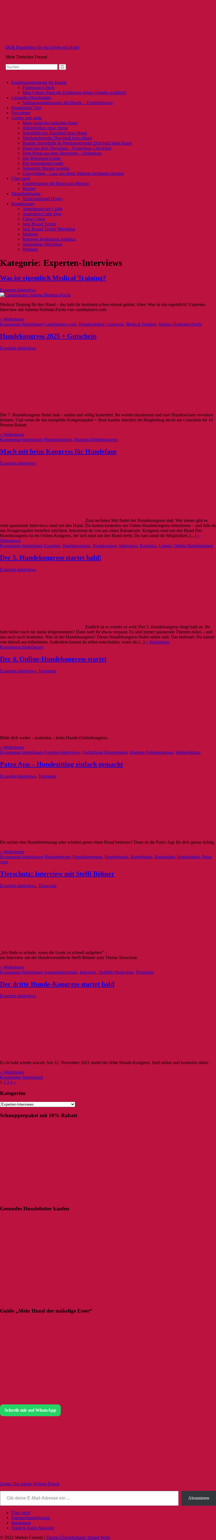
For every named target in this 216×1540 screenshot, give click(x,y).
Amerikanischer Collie (42, 208)
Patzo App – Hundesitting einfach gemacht (61, 764)
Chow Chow (34, 218)
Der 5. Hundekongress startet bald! (50, 557)
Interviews (128, 545)
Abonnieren (198, 1498)
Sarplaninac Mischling (42, 244)
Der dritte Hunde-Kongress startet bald (57, 984)
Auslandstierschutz (60, 972)
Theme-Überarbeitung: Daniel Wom (78, 1537)
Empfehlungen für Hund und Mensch (55, 183)
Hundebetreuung (87, 856)
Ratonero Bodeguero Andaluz (49, 239)
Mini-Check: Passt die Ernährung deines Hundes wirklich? (74, 92)
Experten (52, 545)
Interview (88, 972)
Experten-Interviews (18, 290)
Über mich (20, 178)
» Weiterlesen (12, 319)
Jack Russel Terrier (39, 224)
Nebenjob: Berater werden (45, 168)
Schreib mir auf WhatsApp (30, 1410)
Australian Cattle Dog (41, 213)
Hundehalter (141, 856)
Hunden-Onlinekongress (96, 439)
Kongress (148, 545)
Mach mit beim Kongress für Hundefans (58, 451)
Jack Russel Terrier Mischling (48, 229)
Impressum (21, 1522)
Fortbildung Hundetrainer (104, 752)
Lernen (165, 545)
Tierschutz (47, 885)
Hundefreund (116, 856)
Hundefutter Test (26, 107)
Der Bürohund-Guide (41, 158)
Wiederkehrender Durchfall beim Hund (57, 138)
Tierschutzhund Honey (42, 198)
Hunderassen (22, 203)
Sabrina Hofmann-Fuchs (180, 324)
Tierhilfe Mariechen (115, 972)
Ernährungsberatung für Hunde (39, 82)
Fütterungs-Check (38, 87)
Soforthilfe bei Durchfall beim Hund (54, 133)
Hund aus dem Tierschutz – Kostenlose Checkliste (67, 148)
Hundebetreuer (57, 856)
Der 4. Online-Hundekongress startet (53, 659)
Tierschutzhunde (25, 193)
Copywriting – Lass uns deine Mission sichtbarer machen (73, 173)
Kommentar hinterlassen (21, 324)
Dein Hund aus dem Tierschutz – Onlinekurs (62, 153)
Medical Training (141, 324)
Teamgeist (47, 671)
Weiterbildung (188, 752)
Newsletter (20, 112)
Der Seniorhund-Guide (42, 163)
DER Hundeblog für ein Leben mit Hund (42, 47)
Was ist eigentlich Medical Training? (53, 278)
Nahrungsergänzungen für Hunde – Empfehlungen (67, 102)
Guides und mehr (26, 117)
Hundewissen (105, 545)
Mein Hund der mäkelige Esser (50, 122)
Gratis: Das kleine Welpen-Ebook (30, 1483)
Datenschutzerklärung (30, 1517)
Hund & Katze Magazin (32, 1527)
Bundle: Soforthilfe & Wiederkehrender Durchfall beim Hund (77, 143)
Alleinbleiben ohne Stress (45, 128)
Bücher (28, 188)
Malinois (30, 234)
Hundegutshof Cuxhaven (101, 324)
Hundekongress (58, 439)
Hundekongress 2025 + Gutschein (48, 336)
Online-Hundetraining (193, 545)
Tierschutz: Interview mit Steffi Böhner (57, 873)
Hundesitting (188, 856)
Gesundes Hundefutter (31, 97)
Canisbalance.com (60, 324)
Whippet (30, 249)
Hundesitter (164, 856)
